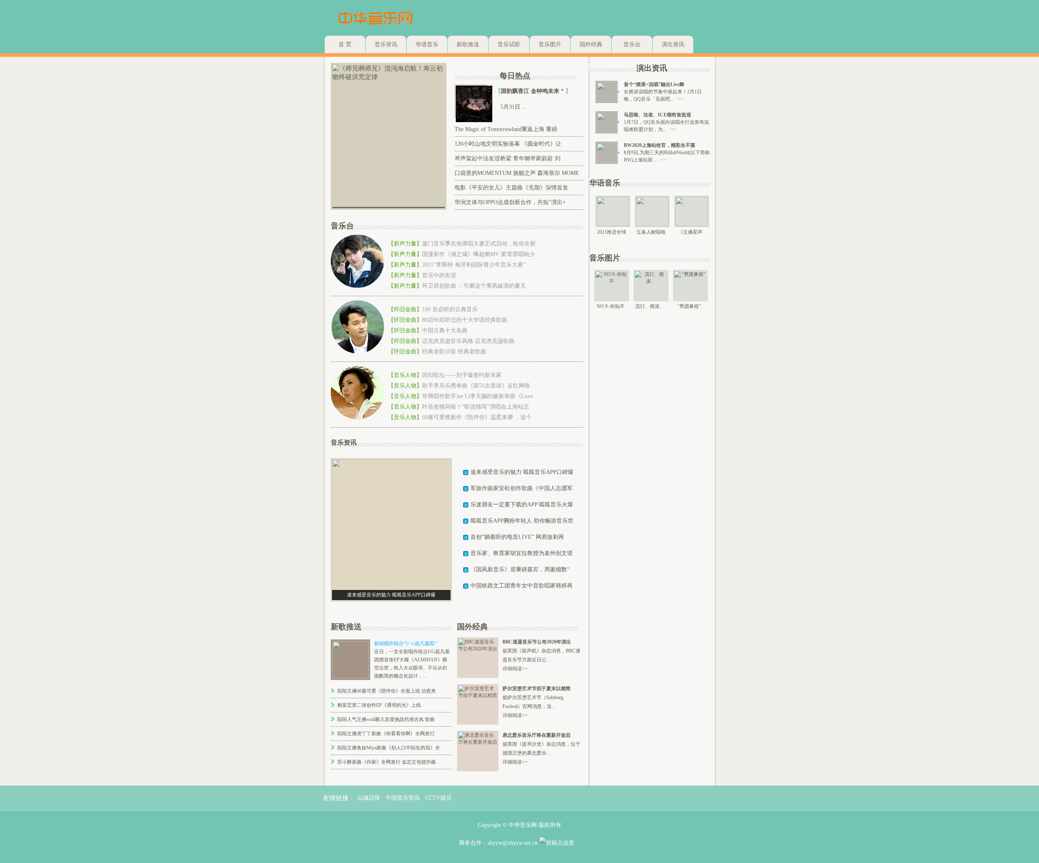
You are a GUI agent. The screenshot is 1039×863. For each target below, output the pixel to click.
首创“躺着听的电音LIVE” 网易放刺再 (517, 537)
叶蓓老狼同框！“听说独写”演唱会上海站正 (475, 407)
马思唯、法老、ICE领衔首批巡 (657, 115)
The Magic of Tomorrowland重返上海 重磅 (506, 129)
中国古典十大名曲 (445, 330)
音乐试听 (509, 44)
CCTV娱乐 (438, 798)
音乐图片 (550, 44)
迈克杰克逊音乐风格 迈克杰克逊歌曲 (468, 341)
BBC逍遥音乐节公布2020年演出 (536, 642)
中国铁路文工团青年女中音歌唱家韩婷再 (521, 586)
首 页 (344, 44)
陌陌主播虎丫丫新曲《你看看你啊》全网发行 (386, 733)
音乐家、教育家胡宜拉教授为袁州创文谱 (521, 553)
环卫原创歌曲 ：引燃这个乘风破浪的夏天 (474, 286)
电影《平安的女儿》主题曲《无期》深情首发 (511, 188)
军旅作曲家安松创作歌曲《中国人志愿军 (521, 488)
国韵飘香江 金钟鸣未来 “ (533, 91)
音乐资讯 (386, 44)
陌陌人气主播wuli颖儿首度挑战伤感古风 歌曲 (386, 719)
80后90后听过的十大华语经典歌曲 (464, 320)
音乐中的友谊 (439, 275)
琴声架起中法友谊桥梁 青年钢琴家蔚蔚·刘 (507, 158)
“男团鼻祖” (689, 306)
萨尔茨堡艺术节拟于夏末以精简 (536, 688)
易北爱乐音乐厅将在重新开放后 (536, 735)
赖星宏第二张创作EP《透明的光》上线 (379, 705)
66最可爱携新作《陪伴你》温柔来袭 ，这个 (477, 417)
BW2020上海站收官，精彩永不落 (659, 145)
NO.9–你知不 (611, 306)
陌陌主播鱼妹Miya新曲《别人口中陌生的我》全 (388, 748)
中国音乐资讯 (403, 798)
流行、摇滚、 (649, 306)
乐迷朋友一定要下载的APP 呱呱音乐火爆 (521, 504)
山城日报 (368, 798)
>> (680, 99)
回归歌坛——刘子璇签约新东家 (462, 375)
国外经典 (591, 44)
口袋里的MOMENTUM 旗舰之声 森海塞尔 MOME (517, 173)
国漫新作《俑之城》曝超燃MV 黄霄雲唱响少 (478, 254)
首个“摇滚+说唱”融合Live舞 (654, 84)
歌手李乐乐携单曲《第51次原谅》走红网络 (476, 386)
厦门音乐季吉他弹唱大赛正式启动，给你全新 (479, 244)
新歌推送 (468, 44)
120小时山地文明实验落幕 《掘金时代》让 (508, 144)
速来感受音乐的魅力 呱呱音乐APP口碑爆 (521, 472)
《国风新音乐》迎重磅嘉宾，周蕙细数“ (519, 569)
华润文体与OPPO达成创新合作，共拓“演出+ (510, 202)
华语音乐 (427, 44)
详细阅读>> (515, 668)
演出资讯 (673, 44)
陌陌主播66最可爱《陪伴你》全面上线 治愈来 (386, 691)
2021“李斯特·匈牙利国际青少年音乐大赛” (474, 265)
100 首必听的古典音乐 (450, 309)
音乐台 (631, 44)
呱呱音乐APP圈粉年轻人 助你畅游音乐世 (521, 521)
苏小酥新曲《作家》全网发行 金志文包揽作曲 (386, 762)
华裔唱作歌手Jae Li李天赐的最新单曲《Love (477, 396)
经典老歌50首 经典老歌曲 (454, 352)
